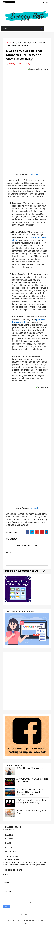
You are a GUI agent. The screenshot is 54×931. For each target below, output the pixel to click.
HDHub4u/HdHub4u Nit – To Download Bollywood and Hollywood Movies (29, 792)
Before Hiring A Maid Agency (29, 768)
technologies (11, 856)
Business (9, 838)
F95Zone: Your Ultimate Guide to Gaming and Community (31, 801)
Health (8, 843)
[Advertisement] (27, 681)
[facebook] (43, 2)
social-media (11, 852)
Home (8, 43)
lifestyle (16, 43)
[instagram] (46, 2)
